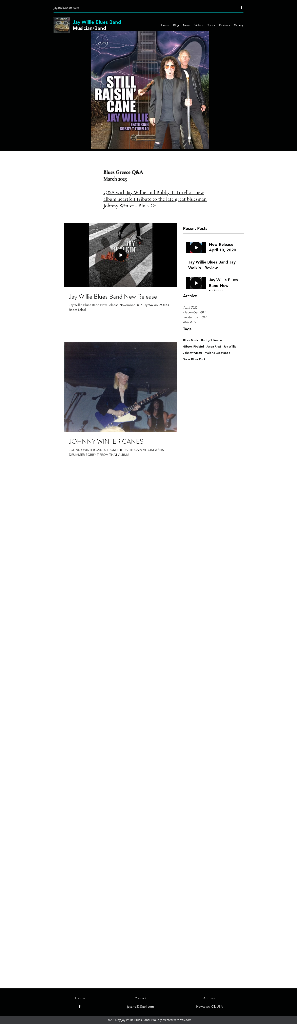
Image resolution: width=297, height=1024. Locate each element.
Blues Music (191, 340)
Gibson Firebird (193, 346)
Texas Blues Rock (194, 359)
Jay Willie (229, 346)
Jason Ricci (213, 346)
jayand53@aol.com (66, 7)
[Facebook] (241, 8)
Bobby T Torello (211, 340)
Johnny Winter (192, 353)
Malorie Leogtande (217, 353)
